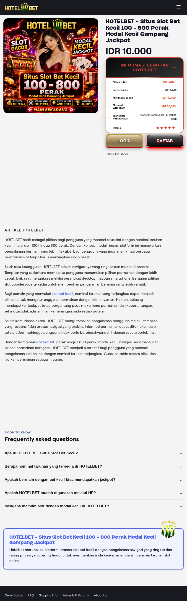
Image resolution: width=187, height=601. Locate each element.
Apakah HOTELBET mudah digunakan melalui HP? (93, 493)
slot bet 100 (45, 342)
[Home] (22, 7)
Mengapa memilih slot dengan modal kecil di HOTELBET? (93, 506)
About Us (100, 595)
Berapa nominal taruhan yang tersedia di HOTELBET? (93, 466)
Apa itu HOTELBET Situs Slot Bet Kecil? (93, 453)
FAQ (31, 595)
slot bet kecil (62, 294)
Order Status (14, 595)
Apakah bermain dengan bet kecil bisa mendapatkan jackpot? (93, 479)
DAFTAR (165, 140)
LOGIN (124, 140)
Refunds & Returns (75, 595)
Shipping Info (48, 595)
